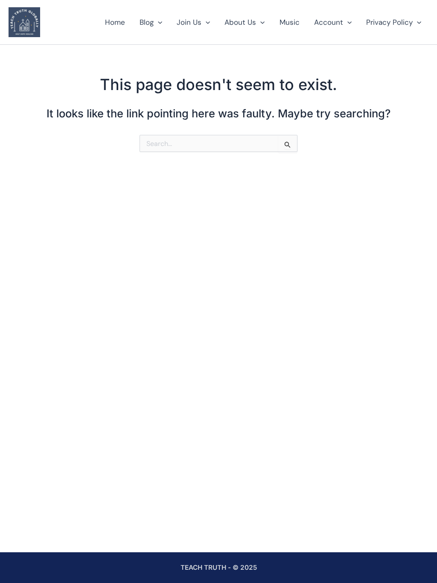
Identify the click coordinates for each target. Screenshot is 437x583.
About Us (240, 22)
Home (115, 22)
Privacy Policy (389, 22)
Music (290, 22)
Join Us (189, 22)
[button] (158, 22)
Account (328, 22)
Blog (147, 22)
